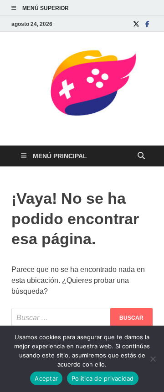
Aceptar (46, 378)
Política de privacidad (103, 378)
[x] (136, 24)
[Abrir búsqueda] (141, 156)
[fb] (147, 24)
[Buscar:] (82, 318)
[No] (152, 358)
